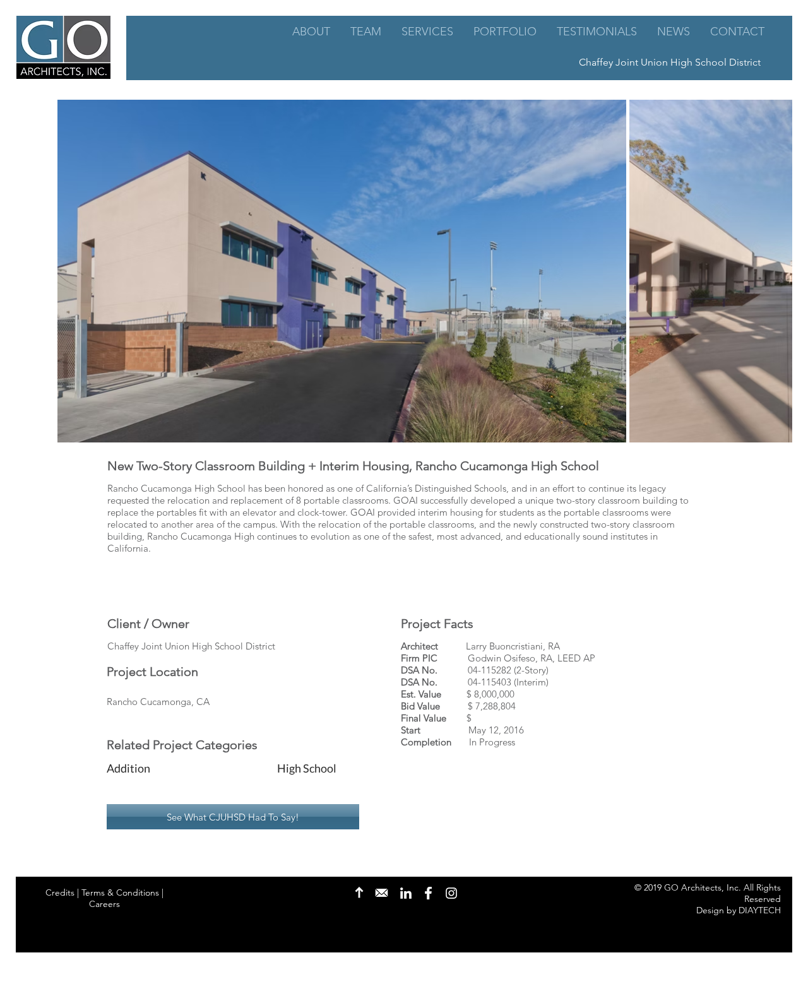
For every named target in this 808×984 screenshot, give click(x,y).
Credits (59, 892)
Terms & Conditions (120, 892)
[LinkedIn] (406, 893)
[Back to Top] (359, 892)
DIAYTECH (760, 910)
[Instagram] (451, 893)
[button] (182, 768)
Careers (104, 904)
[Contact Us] (382, 892)
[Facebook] (428, 893)
